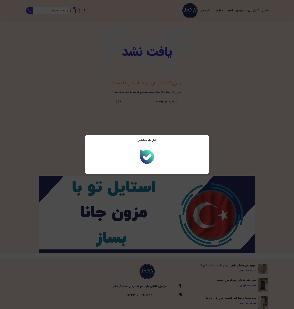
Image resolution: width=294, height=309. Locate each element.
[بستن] (87, 131)
